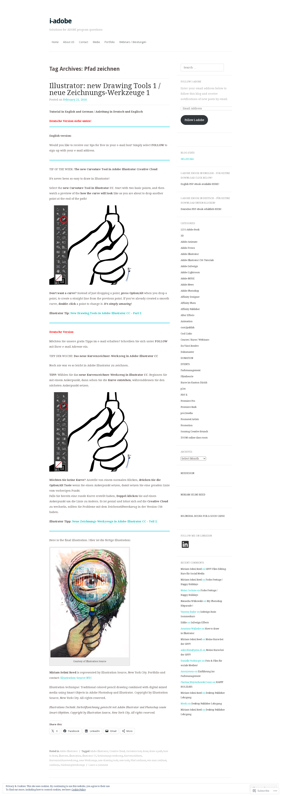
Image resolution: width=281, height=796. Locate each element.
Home (55, 42)
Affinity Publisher (190, 309)
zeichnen (54, 765)
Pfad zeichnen (138, 760)
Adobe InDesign (189, 266)
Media (96, 42)
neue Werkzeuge (88, 760)
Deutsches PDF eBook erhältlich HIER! (201, 209)
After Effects (187, 315)
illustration (75, 756)
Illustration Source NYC (76, 677)
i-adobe (60, 21)
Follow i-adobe (191, 81)
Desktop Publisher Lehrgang (206, 703)
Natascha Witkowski (192, 601)
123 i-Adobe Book (190, 229)
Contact (83, 42)
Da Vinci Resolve (190, 346)
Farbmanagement (191, 370)
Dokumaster (187, 352)
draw (145, 751)
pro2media (187, 413)
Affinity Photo (188, 303)
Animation (186, 321)
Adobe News (187, 284)
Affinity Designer (190, 297)
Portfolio (109, 42)
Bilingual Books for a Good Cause (203, 516)
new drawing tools (108, 760)
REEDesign (187, 473)
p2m (183, 388)
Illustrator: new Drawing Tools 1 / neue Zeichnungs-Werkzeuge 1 (104, 89)
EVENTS (185, 364)
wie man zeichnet (156, 760)
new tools (124, 760)
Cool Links (186, 333)
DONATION (187, 358)
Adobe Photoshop (190, 290)
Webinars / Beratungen (132, 42)
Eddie (184, 622)
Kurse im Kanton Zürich (194, 382)
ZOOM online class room (194, 437)
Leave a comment (98, 765)
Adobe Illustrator (69, 751)
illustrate (63, 756)
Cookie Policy (78, 789)
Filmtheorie (187, 376)
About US (68, 42)
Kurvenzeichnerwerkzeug (63, 760)
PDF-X (184, 395)
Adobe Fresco (188, 248)
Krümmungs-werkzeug (110, 756)
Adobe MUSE (188, 278)
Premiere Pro (188, 401)
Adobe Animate (189, 242)
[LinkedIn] (185, 544)
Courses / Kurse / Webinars (195, 339)
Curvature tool (133, 751)
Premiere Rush (189, 407)
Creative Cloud (117, 751)
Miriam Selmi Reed (193, 494)
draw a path (155, 751)
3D (182, 235)
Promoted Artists (190, 419)
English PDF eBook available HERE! (200, 184)
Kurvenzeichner (133, 756)
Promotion (186, 425)
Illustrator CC (89, 756)
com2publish (187, 327)
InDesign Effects (200, 622)
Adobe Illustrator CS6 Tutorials (197, 260)
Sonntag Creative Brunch (194, 431)
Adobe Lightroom (190, 272)
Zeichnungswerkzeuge (72, 765)
